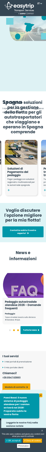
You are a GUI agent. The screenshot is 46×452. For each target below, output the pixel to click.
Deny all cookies (33, 440)
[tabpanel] (23, 299)
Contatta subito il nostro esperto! (23, 232)
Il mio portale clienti (13, 367)
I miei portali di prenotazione (18, 361)
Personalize (23, 446)
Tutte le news (30, 330)
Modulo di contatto (15, 387)
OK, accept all (14, 440)
